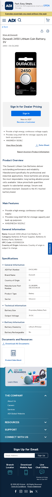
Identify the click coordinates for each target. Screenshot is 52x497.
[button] (50, 249)
